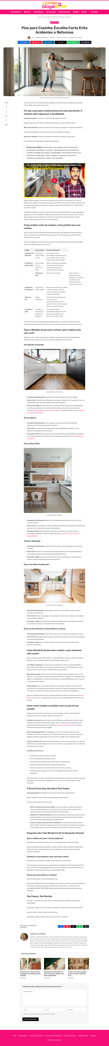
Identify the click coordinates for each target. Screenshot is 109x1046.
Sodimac (37, 698)
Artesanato (16, 12)
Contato (93, 1035)
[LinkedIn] (6, 116)
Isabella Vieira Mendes (42, 37)
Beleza (27, 12)
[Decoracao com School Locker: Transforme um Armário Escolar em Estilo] (30, 964)
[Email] (6, 124)
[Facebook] (6, 107)
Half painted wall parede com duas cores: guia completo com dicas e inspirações (54, 973)
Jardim (76, 12)
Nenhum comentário (62, 37)
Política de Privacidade (53, 1035)
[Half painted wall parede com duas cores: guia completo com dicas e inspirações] (54, 964)
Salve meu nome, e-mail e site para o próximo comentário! (40, 1014)
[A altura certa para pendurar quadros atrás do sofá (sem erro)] (78, 964)
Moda (84, 12)
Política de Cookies (36, 1035)
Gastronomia (64, 12)
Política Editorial (70, 1035)
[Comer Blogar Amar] (54, 5)
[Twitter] (6, 111)
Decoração (51, 12)
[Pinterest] (6, 120)
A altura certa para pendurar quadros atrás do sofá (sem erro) (77, 973)
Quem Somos (23, 1035)
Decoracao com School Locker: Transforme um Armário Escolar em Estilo (30, 973)
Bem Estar (38, 12)
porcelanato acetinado (67, 725)
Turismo (94, 12)
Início (39, 17)
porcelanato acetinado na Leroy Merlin (47, 410)
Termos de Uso (83, 1035)
